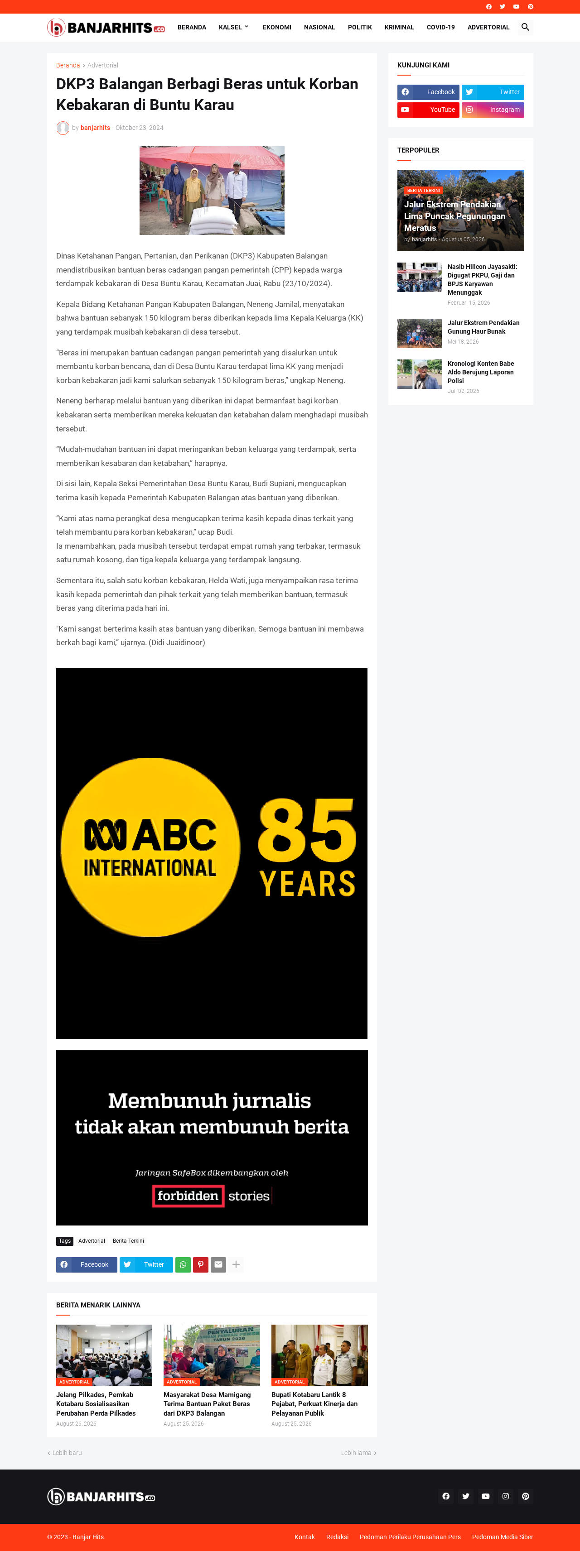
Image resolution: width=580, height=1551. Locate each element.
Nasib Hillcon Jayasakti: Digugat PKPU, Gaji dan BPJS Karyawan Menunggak (482, 279)
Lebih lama (356, 1452)
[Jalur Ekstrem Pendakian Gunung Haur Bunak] (419, 333)
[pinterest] (530, 7)
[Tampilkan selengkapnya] (236, 1265)
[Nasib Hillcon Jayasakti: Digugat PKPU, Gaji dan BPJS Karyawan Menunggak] (419, 277)
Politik (360, 27)
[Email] (218, 1265)
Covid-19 (441, 27)
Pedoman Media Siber (502, 1537)
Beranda (192, 27)
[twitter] (502, 7)
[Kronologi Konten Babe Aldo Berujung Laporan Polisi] (419, 374)
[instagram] (505, 1496)
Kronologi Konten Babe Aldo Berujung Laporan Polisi (481, 372)
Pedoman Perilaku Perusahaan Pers (410, 1537)
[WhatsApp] (183, 1265)
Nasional (319, 27)
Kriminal (399, 27)
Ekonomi (277, 27)
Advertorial (489, 27)
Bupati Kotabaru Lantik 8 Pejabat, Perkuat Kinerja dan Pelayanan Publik (314, 1404)
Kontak (305, 1537)
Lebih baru (67, 1452)
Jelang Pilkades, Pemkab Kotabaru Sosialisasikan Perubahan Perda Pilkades (96, 1404)
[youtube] (516, 7)
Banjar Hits (88, 1537)
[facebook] (489, 7)
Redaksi (337, 1537)
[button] (525, 27)
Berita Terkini (128, 1241)
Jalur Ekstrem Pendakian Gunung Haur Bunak (484, 327)
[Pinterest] (200, 1265)
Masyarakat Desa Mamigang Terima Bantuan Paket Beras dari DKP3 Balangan (207, 1404)
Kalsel (230, 27)
